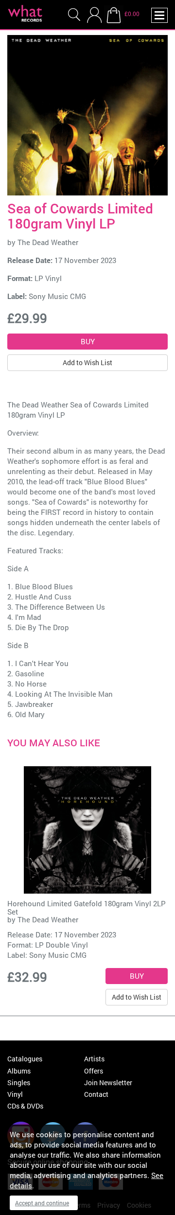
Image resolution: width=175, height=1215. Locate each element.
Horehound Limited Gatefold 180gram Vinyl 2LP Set (86, 907)
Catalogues (24, 1058)
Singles (18, 1082)
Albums (19, 1070)
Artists (94, 1058)
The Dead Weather (48, 242)
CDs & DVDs (25, 1105)
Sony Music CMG (57, 296)
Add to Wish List (87, 362)
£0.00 (132, 14)
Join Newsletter (108, 1082)
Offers (93, 1070)
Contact (96, 1094)
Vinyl (15, 1094)
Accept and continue (42, 1203)
